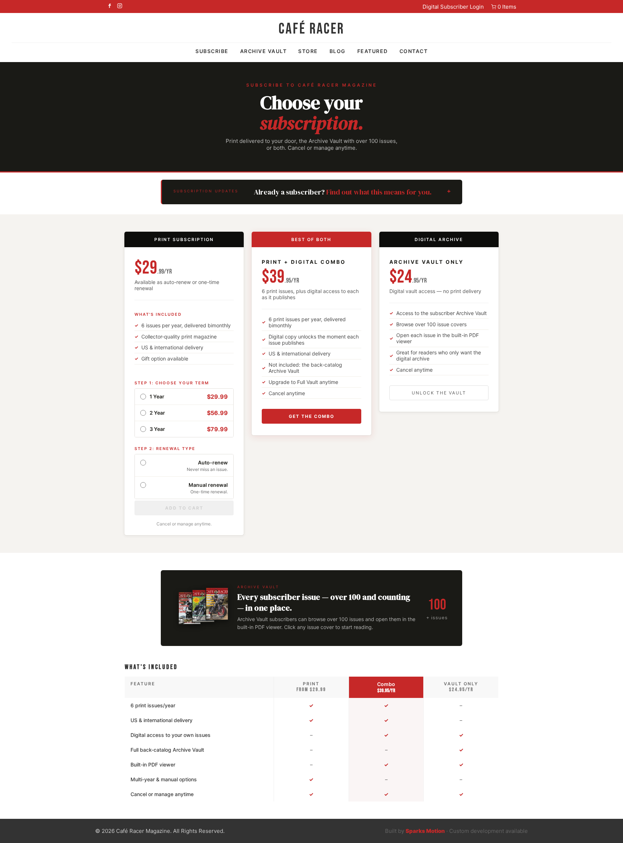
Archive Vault (263, 51)
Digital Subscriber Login (453, 6)
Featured (372, 51)
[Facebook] (109, 6)
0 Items (507, 6)
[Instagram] (120, 6)
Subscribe (212, 51)
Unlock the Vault (439, 393)
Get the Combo (311, 416)
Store (308, 51)
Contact (413, 51)
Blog (338, 51)
